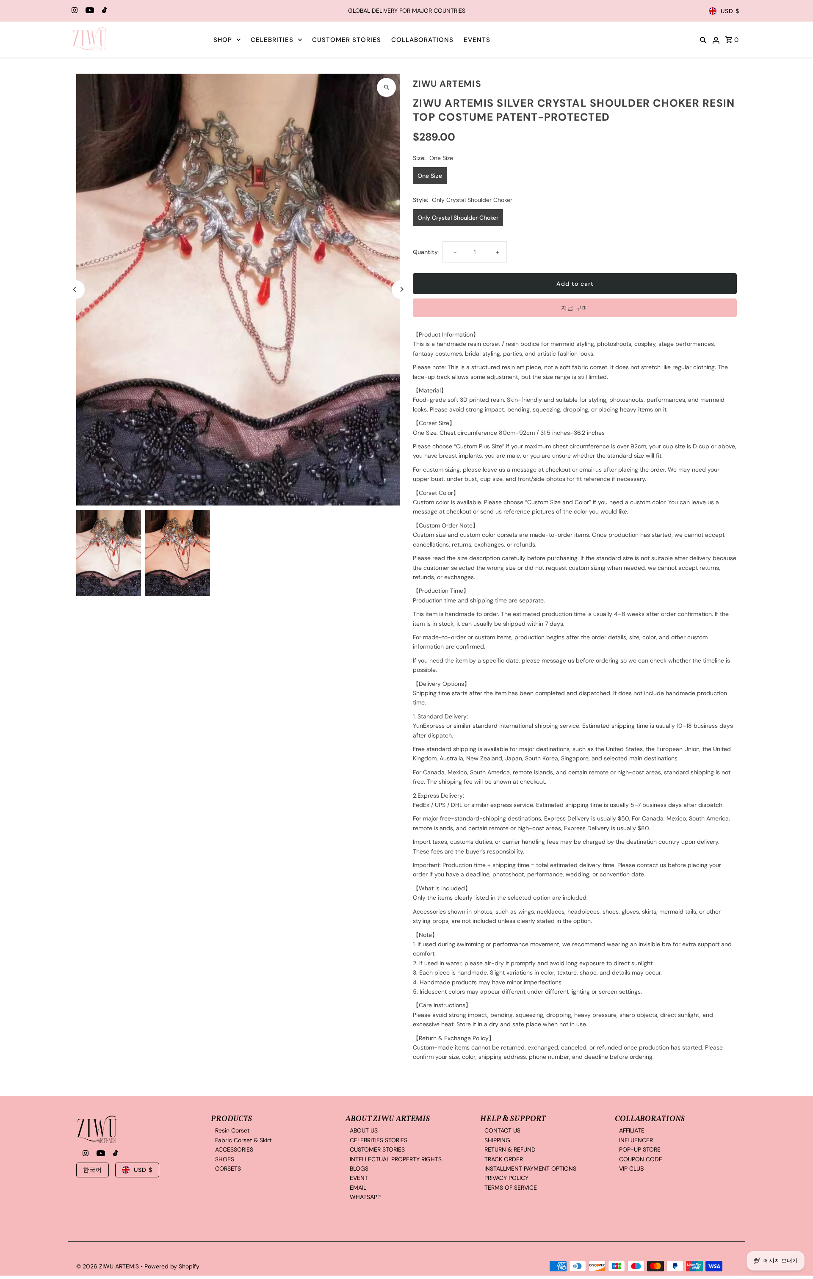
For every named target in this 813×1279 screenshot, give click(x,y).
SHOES (224, 1159)
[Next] (401, 289)
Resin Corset (232, 1130)
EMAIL (358, 1187)
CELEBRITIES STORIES (378, 1140)
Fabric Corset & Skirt (243, 1140)
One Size (430, 176)
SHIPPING (497, 1140)
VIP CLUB (631, 1168)
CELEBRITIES (272, 40)
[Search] (703, 39)
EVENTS (477, 40)
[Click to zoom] (386, 87)
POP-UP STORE (640, 1149)
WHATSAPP (365, 1197)
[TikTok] (103, 11)
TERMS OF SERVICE (510, 1187)
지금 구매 (575, 308)
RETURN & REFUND (510, 1149)
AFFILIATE (631, 1130)
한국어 (92, 1170)
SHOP (222, 40)
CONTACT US (502, 1130)
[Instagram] (73, 11)
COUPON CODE (640, 1159)
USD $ (730, 11)
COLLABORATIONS (422, 40)
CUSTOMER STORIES (346, 40)
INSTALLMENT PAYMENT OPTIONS (530, 1168)
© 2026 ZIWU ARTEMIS (108, 1266)
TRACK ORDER (503, 1159)
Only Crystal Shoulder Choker (458, 217)
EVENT (359, 1178)
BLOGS (359, 1168)
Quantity (425, 252)
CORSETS (228, 1168)
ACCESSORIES (234, 1149)
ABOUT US (364, 1130)
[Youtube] (88, 11)
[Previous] (75, 289)
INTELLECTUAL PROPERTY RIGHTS (396, 1159)
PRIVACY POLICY (506, 1178)
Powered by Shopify (171, 1266)
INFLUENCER (636, 1140)
